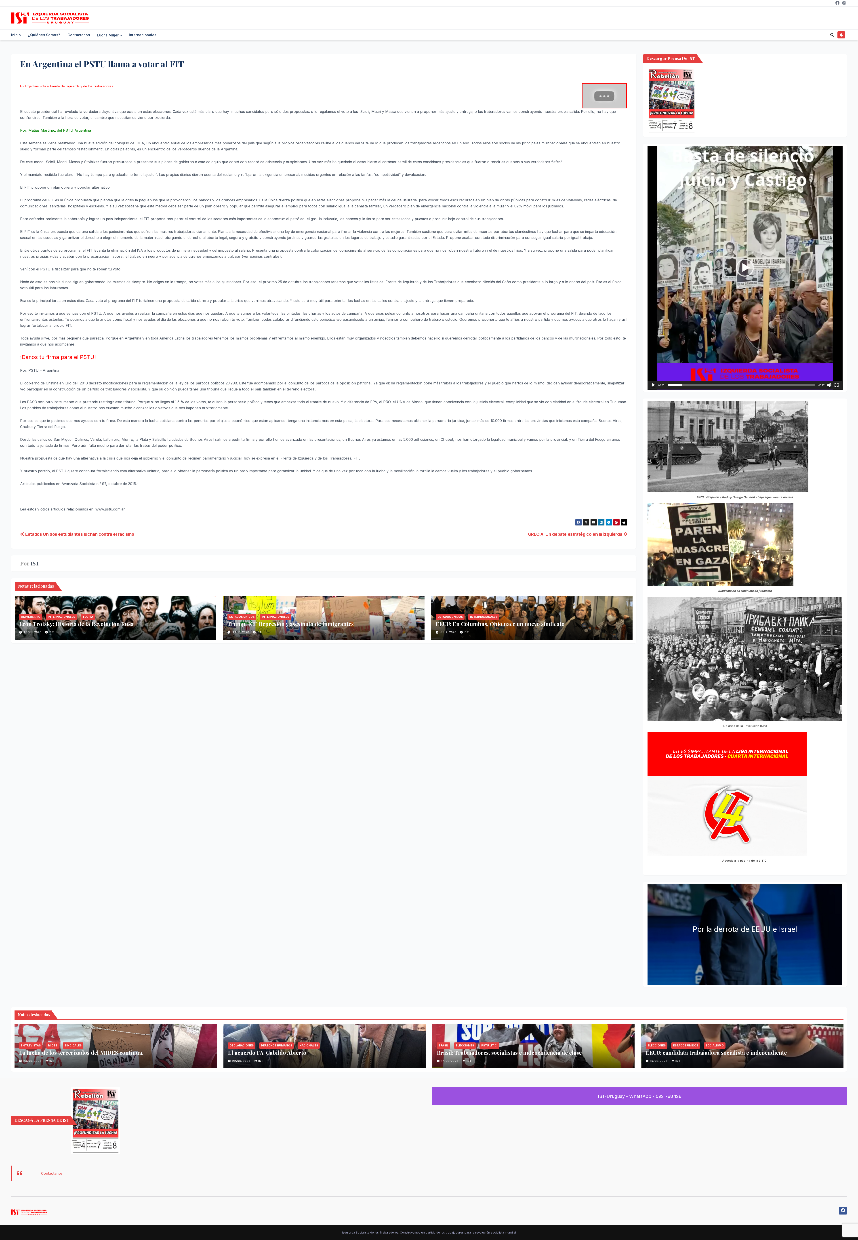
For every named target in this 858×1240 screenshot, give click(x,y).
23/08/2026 (32, 1061)
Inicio (16, 35)
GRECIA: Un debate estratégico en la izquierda (575, 534)
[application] (745, 268)
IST (35, 563)
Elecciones (465, 1045)
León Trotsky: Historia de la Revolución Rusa (76, 623)
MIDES (52, 1045)
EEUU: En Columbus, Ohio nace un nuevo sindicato (500, 623)
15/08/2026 (659, 1061)
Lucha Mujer (108, 35)
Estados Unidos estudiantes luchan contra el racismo (79, 534)
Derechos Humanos (276, 1045)
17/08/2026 (450, 1061)
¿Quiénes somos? (44, 35)
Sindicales (73, 1045)
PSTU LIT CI (489, 1045)
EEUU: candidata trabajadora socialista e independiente (716, 1052)
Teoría (87, 616)
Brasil (443, 1045)
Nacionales (308, 1045)
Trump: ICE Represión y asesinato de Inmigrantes (290, 623)
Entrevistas (31, 1045)
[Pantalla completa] (836, 385)
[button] (832, 35)
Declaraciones (242, 1045)
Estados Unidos (241, 616)
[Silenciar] (829, 385)
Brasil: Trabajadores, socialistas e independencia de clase (509, 1052)
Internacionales (142, 35)
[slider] (741, 385)
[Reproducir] (653, 385)
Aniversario (30, 616)
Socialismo (715, 1045)
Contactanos (78, 35)
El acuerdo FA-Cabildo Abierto (267, 1052)
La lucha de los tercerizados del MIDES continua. (81, 1052)
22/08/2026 (241, 1061)
